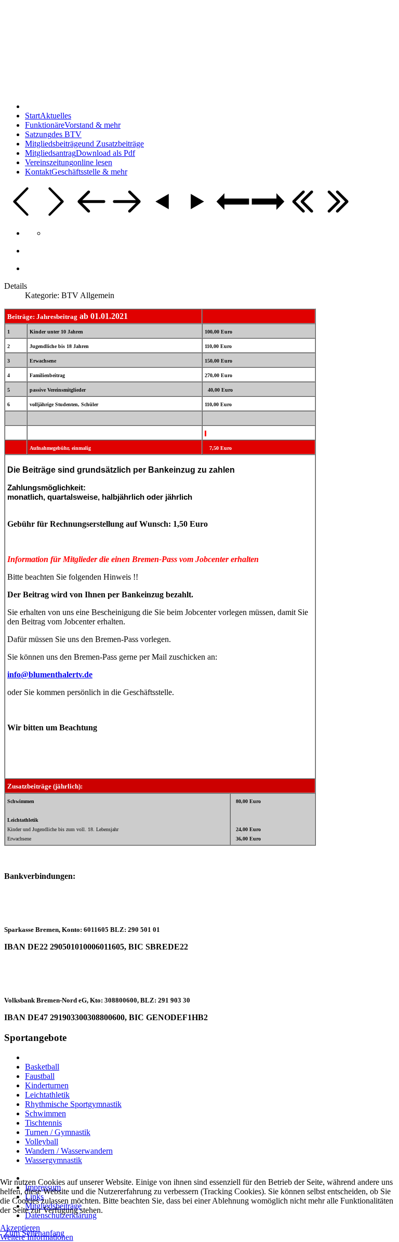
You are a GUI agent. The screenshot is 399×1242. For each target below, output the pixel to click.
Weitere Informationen (36, 1237)
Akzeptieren (20, 1227)
